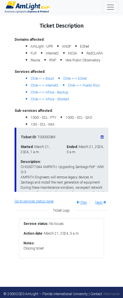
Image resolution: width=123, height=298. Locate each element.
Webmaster (111, 294)
